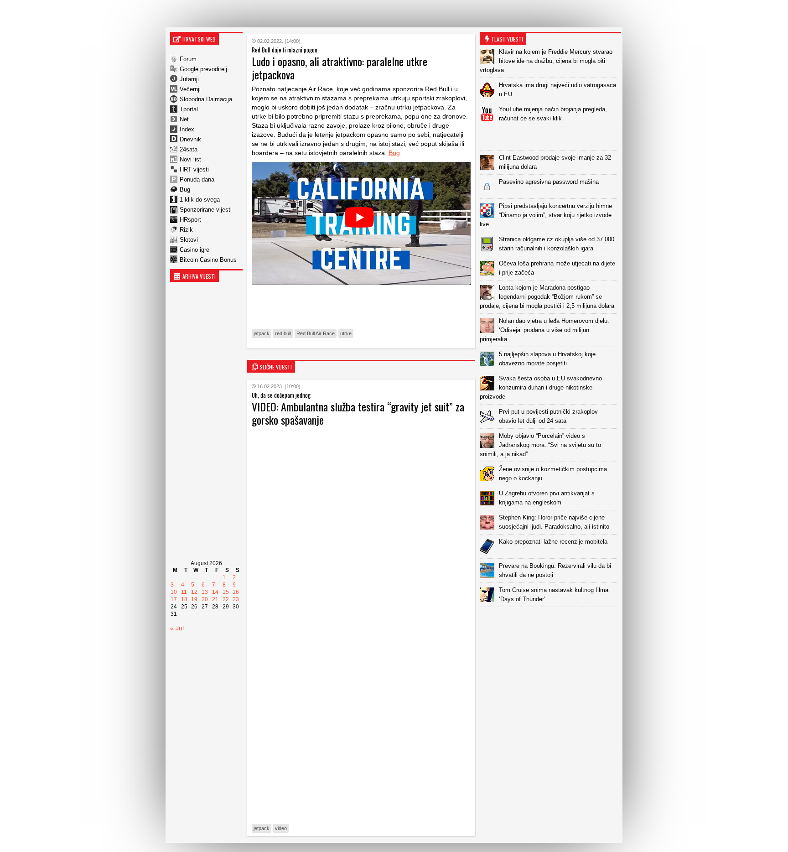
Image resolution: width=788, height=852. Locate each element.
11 (184, 592)
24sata (188, 149)
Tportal (189, 109)
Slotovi (189, 239)
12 (194, 592)
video (281, 828)
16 (236, 592)
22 (226, 599)
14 (215, 592)
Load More (550, 621)
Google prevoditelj (203, 69)
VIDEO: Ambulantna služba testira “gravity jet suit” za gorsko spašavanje (358, 413)
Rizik (186, 229)
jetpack (262, 333)
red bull (283, 333)
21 (215, 599)
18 (184, 599)
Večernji (190, 89)
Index (187, 129)
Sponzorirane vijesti (206, 209)
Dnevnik (190, 139)
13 (205, 592)
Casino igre (194, 249)
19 (194, 599)
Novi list (190, 159)
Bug (185, 189)
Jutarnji (189, 79)
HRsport (190, 219)
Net (184, 119)
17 (174, 599)
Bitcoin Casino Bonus (208, 259)
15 (226, 592)
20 (205, 599)
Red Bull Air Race (315, 333)
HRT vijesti (194, 169)
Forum (188, 59)
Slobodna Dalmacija (206, 99)
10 (174, 592)
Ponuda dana (197, 179)
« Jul (177, 628)
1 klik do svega (200, 199)
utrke (346, 333)
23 (236, 599)
